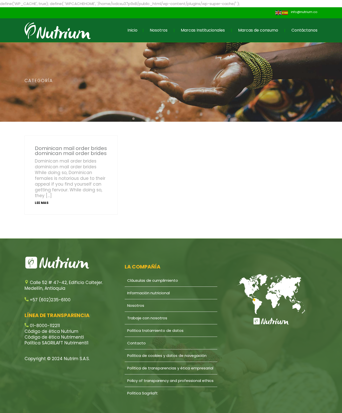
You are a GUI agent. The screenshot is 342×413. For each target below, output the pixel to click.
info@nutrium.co (304, 12)
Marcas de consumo (258, 30)
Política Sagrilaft (142, 393)
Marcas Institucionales (203, 30)
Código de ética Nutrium (51, 331)
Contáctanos (304, 30)
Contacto (136, 343)
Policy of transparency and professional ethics (170, 380)
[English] (278, 12)
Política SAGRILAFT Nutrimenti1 (56, 343)
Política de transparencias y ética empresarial (170, 368)
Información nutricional (148, 293)
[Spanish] (285, 12)
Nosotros (158, 30)
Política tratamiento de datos (155, 330)
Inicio (132, 30)
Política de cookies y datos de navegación (167, 355)
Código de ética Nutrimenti (54, 337)
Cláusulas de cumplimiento (152, 280)
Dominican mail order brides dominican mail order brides (71, 151)
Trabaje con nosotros (147, 318)
